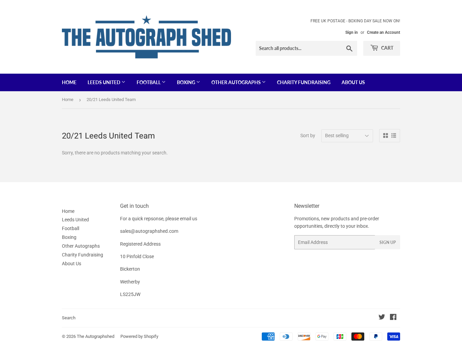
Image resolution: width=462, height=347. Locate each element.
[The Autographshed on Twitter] (381, 318)
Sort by (307, 135)
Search (68, 317)
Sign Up (387, 242)
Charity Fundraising (303, 82)
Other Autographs (236, 82)
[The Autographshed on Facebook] (393, 318)
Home (69, 82)
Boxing (186, 82)
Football (149, 82)
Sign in (351, 32)
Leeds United (104, 82)
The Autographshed (95, 336)
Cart (386, 48)
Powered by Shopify (139, 336)
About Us (353, 82)
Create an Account (383, 32)
